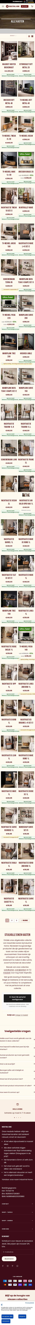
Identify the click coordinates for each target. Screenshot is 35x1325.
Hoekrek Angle (26, 353)
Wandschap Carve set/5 (26, 829)
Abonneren (9, 1259)
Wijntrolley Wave (26, 207)
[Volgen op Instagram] (8, 1266)
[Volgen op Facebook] (3, 1266)
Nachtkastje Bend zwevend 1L (26, 864)
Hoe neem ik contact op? (17, 1092)
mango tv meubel (21, 1015)
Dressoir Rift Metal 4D (9, 102)
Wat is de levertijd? (17, 1063)
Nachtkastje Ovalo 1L (9, 864)
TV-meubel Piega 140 (26, 648)
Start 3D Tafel (24, 6)
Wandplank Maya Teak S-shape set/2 (9, 390)
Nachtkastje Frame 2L (26, 461)
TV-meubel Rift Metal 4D (26, 102)
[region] (17, 1108)
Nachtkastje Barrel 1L (9, 541)
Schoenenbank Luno (9, 459)
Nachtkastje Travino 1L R (9, 425)
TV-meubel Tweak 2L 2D (9, 137)
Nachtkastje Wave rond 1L (26, 757)
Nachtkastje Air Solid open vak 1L (26, 502)
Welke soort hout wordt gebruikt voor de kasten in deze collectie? (17, 1039)
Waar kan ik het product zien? (17, 1078)
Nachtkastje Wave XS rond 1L (26, 541)
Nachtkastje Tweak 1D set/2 (9, 209)
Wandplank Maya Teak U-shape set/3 (26, 281)
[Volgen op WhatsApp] (17, 1266)
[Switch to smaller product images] (32, 36)
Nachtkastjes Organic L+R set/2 (26, 721)
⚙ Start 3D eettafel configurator (17, 998)
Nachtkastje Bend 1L (9, 721)
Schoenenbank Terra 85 (9, 281)
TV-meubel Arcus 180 (9, 245)
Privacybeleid (29, 1303)
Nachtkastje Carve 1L (26, 900)
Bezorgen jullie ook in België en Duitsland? (17, 1071)
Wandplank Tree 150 (9, 612)
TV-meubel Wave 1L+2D (9, 173)
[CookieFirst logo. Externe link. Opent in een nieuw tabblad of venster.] (2, 1305)
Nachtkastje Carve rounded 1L (9, 829)
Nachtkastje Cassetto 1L (9, 900)
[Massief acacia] (24, 495)
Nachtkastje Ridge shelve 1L (8, 648)
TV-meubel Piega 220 (8, 317)
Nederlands (16, 1272)
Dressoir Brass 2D (26, 171)
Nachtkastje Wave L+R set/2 (26, 245)
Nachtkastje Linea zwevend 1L (26, 685)
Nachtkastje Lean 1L (9, 757)
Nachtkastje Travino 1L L (26, 425)
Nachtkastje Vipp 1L (9, 685)
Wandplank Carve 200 (26, 317)
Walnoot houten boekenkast (9, 66)
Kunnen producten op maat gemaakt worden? (17, 1056)
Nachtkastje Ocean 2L (9, 502)
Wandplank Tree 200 (9, 355)
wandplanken (20, 970)
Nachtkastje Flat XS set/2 (9, 577)
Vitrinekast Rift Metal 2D (26, 66)
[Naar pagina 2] (24, 921)
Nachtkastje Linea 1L (26, 612)
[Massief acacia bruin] (28, 495)
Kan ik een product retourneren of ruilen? (17, 1085)
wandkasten (9, 970)
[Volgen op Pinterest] (12, 1266)
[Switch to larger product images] (29, 36)
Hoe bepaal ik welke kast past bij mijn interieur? (17, 1048)
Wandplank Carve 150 (26, 390)
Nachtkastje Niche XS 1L (26, 793)
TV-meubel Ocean (26, 135)
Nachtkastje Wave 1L (26, 577)
